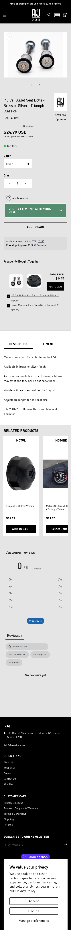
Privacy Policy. (25, 891)
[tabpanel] (35, 679)
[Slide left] (31, 85)
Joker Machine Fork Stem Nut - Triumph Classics (38, 305)
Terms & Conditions (15, 813)
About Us (9, 762)
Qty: (6, 175)
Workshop (9, 767)
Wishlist (8, 784)
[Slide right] (40, 85)
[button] (5, 15)
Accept (34, 901)
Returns (8, 824)
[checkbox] (14, 662)
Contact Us (10, 778)
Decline (33, 911)
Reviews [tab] (14, 635)
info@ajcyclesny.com (15, 745)
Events (7, 773)
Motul (21, 440)
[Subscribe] (65, 844)
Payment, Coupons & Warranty (21, 808)
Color (7, 156)
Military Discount (13, 802)
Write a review (35, 620)
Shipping (9, 819)
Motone (61, 440)
